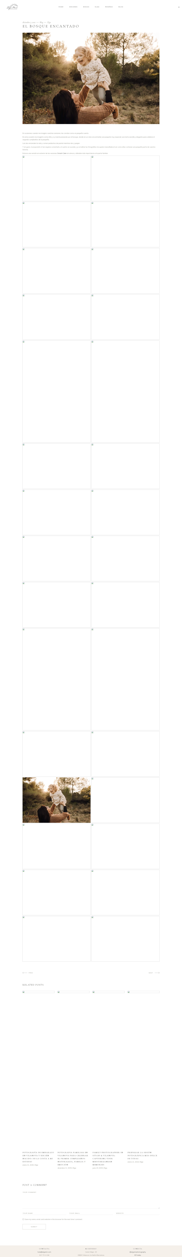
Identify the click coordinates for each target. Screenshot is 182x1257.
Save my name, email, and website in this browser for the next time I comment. (53, 1219)
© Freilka (137, 1255)
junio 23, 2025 (98, 1168)
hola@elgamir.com (44, 1252)
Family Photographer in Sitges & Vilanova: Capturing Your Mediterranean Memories (108, 1158)
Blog (41, 22)
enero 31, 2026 (28, 1165)
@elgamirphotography (138, 1252)
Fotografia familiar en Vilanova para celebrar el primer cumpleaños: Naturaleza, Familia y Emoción (73, 1158)
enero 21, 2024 (133, 1162)
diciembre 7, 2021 (29, 22)
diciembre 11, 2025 (65, 1168)
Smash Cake (61, 153)
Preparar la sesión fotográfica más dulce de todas (142, 1155)
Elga (49, 22)
